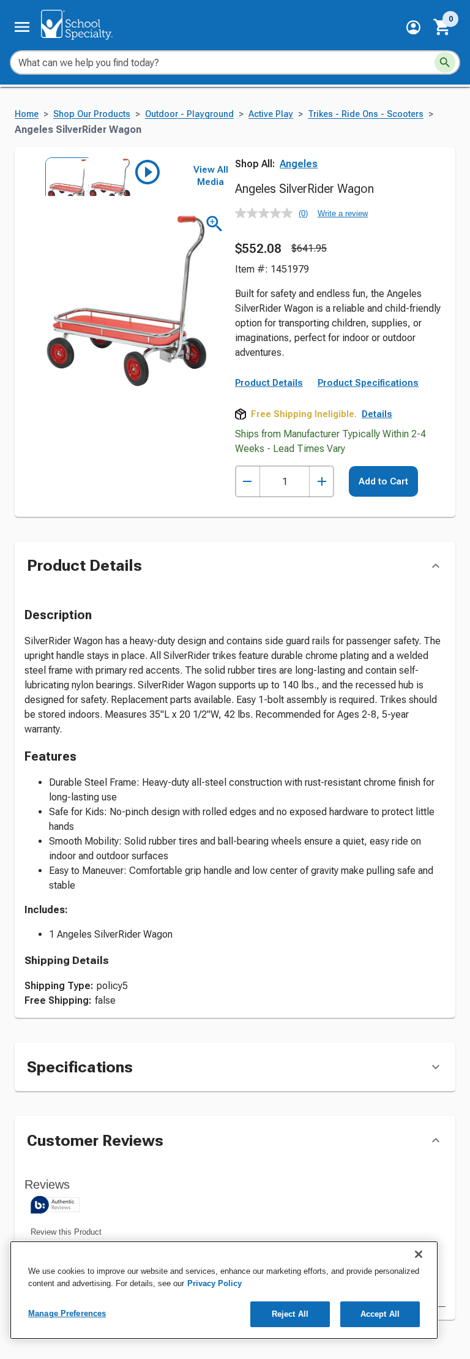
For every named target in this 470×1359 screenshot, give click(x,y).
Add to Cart (383, 481)
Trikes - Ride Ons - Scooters (365, 114)
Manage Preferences (67, 1313)
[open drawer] (22, 27)
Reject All (290, 1314)
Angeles (299, 164)
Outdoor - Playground (189, 114)
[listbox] (102, 176)
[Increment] (321, 481)
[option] (63, 176)
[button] (413, 27)
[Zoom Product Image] (214, 224)
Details (377, 414)
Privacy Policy (214, 1283)
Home (27, 114)
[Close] (418, 1254)
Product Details (269, 382)
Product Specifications (368, 382)
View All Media (210, 175)
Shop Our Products (91, 114)
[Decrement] (247, 481)
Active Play (270, 114)
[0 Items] (442, 27)
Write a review (343, 213)
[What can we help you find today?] (445, 62)
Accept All (380, 1314)
